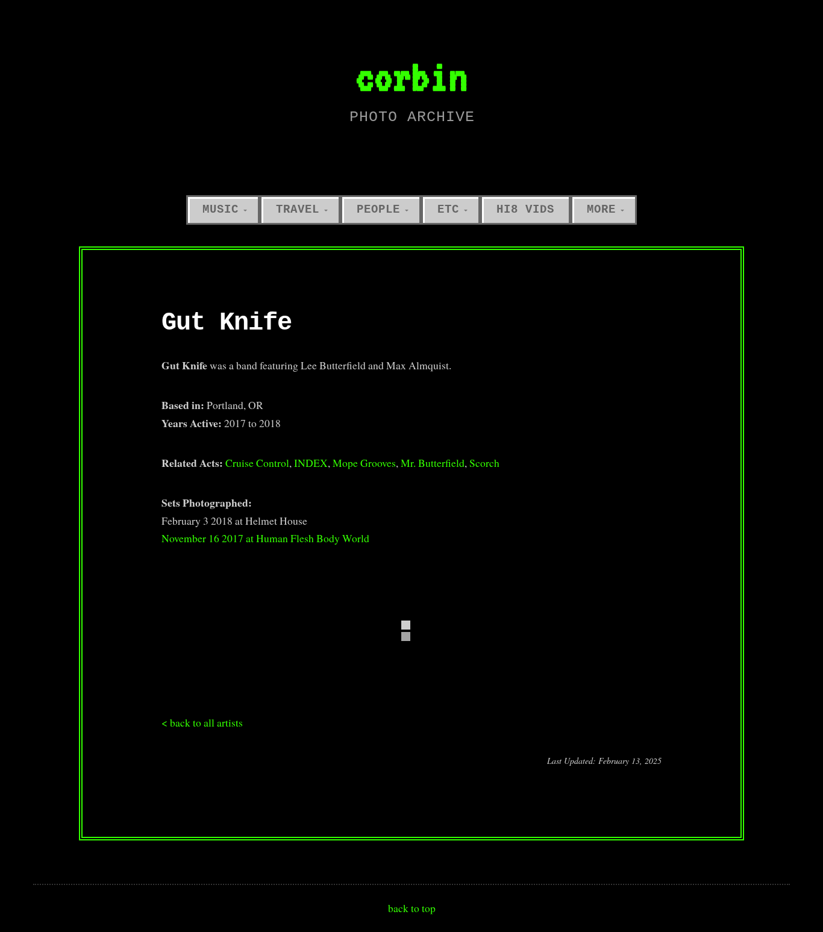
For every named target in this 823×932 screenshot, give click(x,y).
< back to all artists (202, 722)
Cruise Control (257, 462)
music (220, 209)
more (601, 209)
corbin (411, 76)
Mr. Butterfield (433, 462)
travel (297, 209)
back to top (412, 908)
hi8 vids (525, 209)
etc (448, 209)
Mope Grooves (364, 462)
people (378, 209)
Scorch (484, 462)
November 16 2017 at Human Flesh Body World (265, 538)
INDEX (311, 462)
